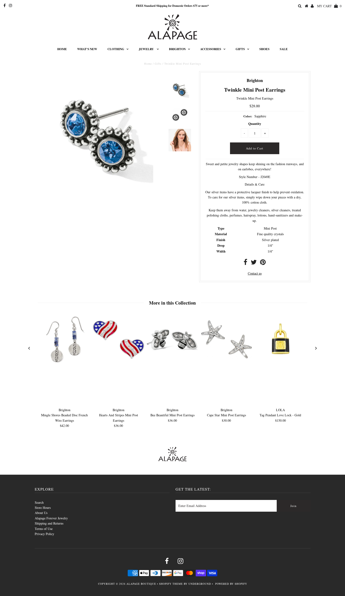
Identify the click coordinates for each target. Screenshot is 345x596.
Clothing (115, 49)
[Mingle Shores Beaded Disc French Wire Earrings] (64, 364)
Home (62, 49)
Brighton (177, 49)
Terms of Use (44, 528)
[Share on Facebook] (245, 263)
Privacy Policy (44, 534)
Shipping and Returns (49, 523)
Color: (247, 116)
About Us (41, 512)
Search (39, 502)
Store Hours (43, 507)
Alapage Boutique (141, 583)
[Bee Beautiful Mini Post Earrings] (172, 364)
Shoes (264, 49)
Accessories (210, 49)
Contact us (255, 273)
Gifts (240, 49)
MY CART (329, 6)
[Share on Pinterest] (263, 263)
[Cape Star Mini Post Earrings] (226, 364)
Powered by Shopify (231, 583)
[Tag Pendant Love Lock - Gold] (280, 364)
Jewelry (146, 49)
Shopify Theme (171, 583)
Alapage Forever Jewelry (51, 518)
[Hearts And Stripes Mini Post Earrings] (118, 364)
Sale (284, 49)
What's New (87, 49)
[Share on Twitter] (254, 263)
